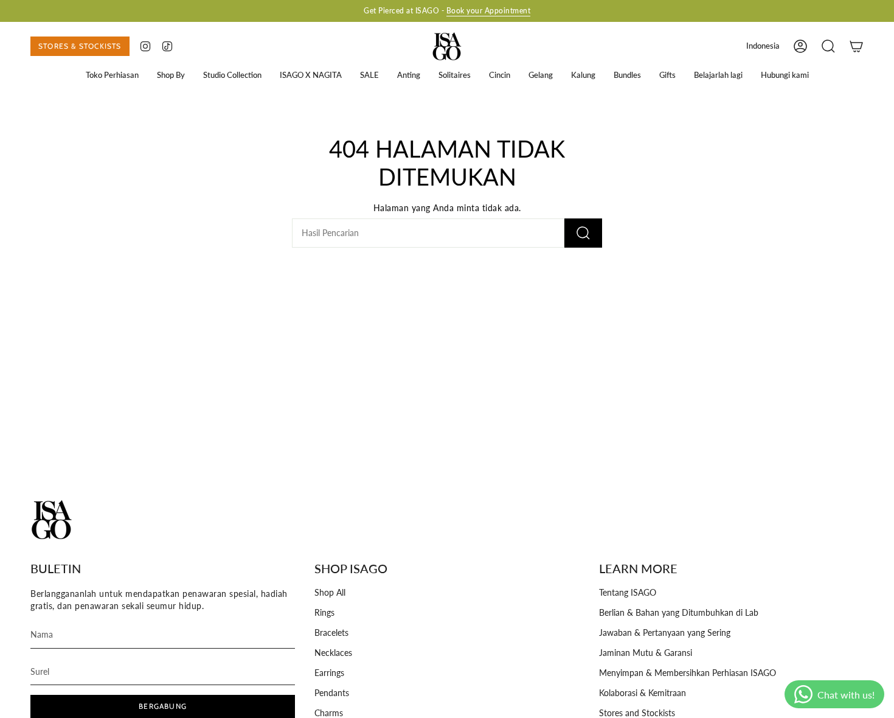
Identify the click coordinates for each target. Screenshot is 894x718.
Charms (328, 713)
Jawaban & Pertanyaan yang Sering (664, 633)
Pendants (331, 693)
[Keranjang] (856, 46)
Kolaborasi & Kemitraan (642, 693)
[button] (112, 75)
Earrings (329, 673)
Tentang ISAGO (627, 593)
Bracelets (331, 633)
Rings (324, 613)
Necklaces (333, 653)
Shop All (329, 593)
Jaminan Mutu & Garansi (645, 653)
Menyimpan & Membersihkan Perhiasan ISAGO (687, 673)
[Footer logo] (51, 519)
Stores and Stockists (637, 713)
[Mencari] (583, 233)
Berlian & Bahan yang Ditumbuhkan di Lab (678, 613)
